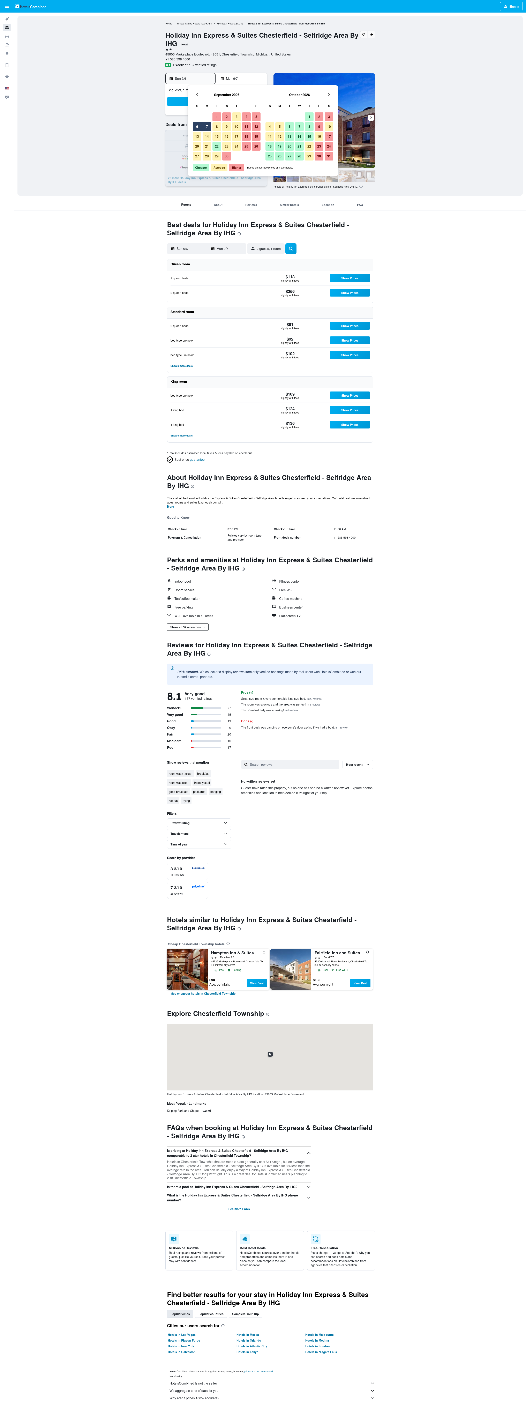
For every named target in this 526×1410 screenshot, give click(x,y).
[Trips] (7, 77)
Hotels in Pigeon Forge (184, 1340)
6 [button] (197, 126)
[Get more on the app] (7, 65)
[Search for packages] (7, 45)
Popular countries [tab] (211, 1314)
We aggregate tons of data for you (194, 1390)
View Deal (257, 983)
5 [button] (256, 116)
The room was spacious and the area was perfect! (280, 704)
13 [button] (197, 136)
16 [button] (226, 136)
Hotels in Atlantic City (251, 1346)
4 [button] (246, 116)
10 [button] (236, 126)
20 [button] (197, 146)
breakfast (203, 773)
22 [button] (217, 146)
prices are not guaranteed (258, 1371)
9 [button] (227, 126)
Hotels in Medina (317, 1340)
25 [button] (246, 146)
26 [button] (256, 146)
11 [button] (246, 126)
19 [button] (256, 136)
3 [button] (237, 116)
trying (186, 801)
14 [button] (207, 136)
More (170, 506)
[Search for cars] (7, 36)
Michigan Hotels (226, 23)
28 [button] (207, 156)
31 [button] (329, 156)
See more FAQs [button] (239, 1209)
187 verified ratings (203, 64)
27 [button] (197, 156)
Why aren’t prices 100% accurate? (194, 1398)
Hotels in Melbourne (319, 1335)
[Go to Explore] (7, 53)
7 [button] (207, 126)
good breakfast (178, 792)
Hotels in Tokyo (247, 1352)
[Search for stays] (7, 27)
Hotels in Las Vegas (182, 1335)
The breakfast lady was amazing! (269, 710)
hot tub (173, 801)
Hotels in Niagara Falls (321, 1352)
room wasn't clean (180, 773)
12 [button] (256, 126)
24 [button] (236, 146)
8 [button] (217, 126)
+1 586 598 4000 (177, 59)
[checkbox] (187, 871)
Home (168, 23)
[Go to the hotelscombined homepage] (31, 6)
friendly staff (202, 783)
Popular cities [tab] (180, 1314)
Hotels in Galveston (182, 1352)
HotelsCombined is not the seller (193, 1383)
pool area (199, 792)
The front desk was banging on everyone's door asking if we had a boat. (294, 727)
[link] (203, 993)
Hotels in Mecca (247, 1335)
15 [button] (217, 136)
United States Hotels (188, 23)
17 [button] (236, 136)
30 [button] (226, 156)
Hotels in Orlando (248, 1340)
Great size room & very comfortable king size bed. (281, 698)
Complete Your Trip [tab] (245, 1314)
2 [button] (227, 116)
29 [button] (217, 156)
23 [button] (226, 146)
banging (215, 792)
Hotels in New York (181, 1346)
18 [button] (246, 136)
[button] (7, 6)
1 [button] (217, 116)
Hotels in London (317, 1346)
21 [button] (207, 146)
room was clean (179, 783)
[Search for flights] (7, 19)
